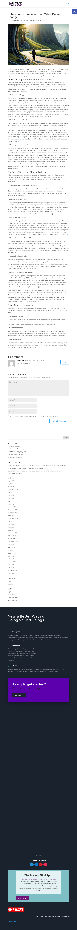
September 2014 (13, 542)
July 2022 (10, 530)
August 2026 (11, 481)
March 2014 (11, 547)
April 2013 (11, 556)
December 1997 (12, 570)
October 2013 (12, 553)
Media (32, 20)
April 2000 (11, 565)
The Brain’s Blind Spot (14, 446)
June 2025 (11, 495)
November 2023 (13, 513)
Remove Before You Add (15, 455)
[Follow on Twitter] (32, 864)
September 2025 (13, 489)
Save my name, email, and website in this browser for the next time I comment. (34, 416)
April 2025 (11, 498)
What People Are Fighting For (17, 452)
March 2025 (11, 501)
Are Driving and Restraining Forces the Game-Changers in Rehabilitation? (45, 465)
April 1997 (11, 573)
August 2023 (11, 521)
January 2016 (12, 539)
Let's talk (18, 695)
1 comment (38, 20)
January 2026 (12, 487)
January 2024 (12, 507)
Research (10, 584)
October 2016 (12, 536)
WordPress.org (12, 600)
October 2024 (12, 504)
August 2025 (11, 492)
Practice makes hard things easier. (18, 449)
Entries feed (11, 594)
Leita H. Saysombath (14, 465)
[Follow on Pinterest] (41, 864)
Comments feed (13, 597)
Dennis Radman (14, 20)
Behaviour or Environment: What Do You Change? (34, 468)
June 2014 (11, 544)
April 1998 (11, 568)
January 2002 (12, 562)
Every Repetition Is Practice (16, 457)
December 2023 (12, 510)
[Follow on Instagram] (45, 864)
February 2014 (12, 550)
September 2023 (13, 518)
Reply (64, 362)
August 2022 (11, 527)
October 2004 (12, 559)
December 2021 (12, 533)
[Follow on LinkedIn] (36, 864)
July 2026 (10, 484)
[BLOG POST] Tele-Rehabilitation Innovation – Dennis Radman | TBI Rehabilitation (33, 471)
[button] (74, 11)
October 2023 (12, 516)
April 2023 (11, 524)
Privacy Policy (12, 921)
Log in (9, 592)
